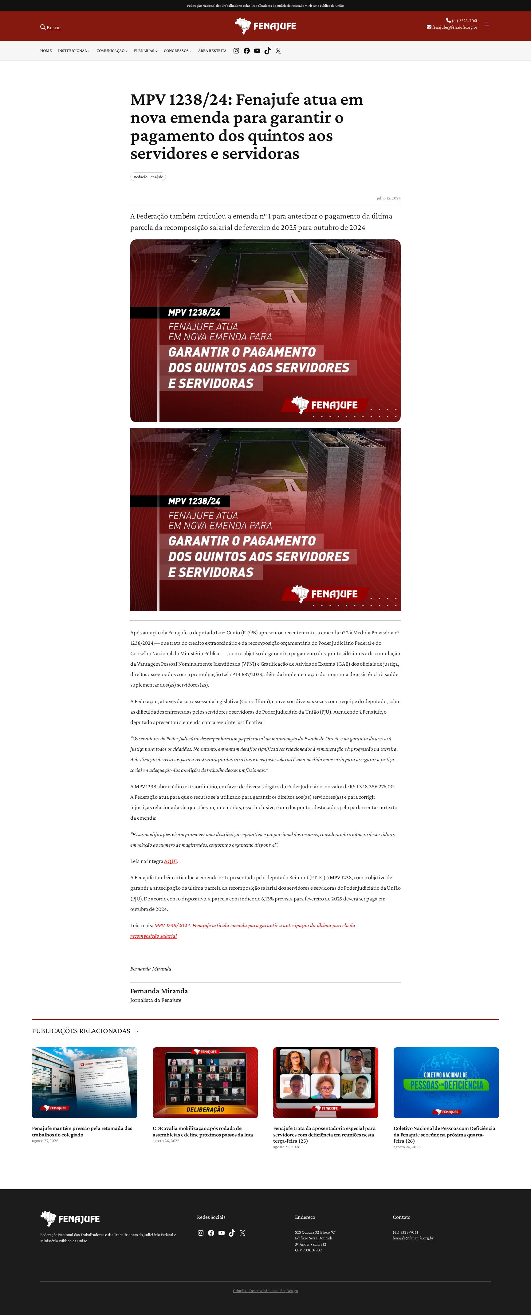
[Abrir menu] (487, 24)
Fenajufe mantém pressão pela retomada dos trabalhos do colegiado (82, 1131)
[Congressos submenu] (191, 50)
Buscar (54, 27)
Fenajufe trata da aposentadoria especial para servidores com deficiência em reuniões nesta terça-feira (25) (324, 1134)
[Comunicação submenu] (126, 50)
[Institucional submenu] (89, 50)
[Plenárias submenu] (156, 50)
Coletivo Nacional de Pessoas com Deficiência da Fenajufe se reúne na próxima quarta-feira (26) (444, 1134)
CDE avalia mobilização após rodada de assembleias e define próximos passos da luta (203, 1131)
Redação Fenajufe (148, 176)
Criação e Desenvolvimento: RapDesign (265, 1290)
